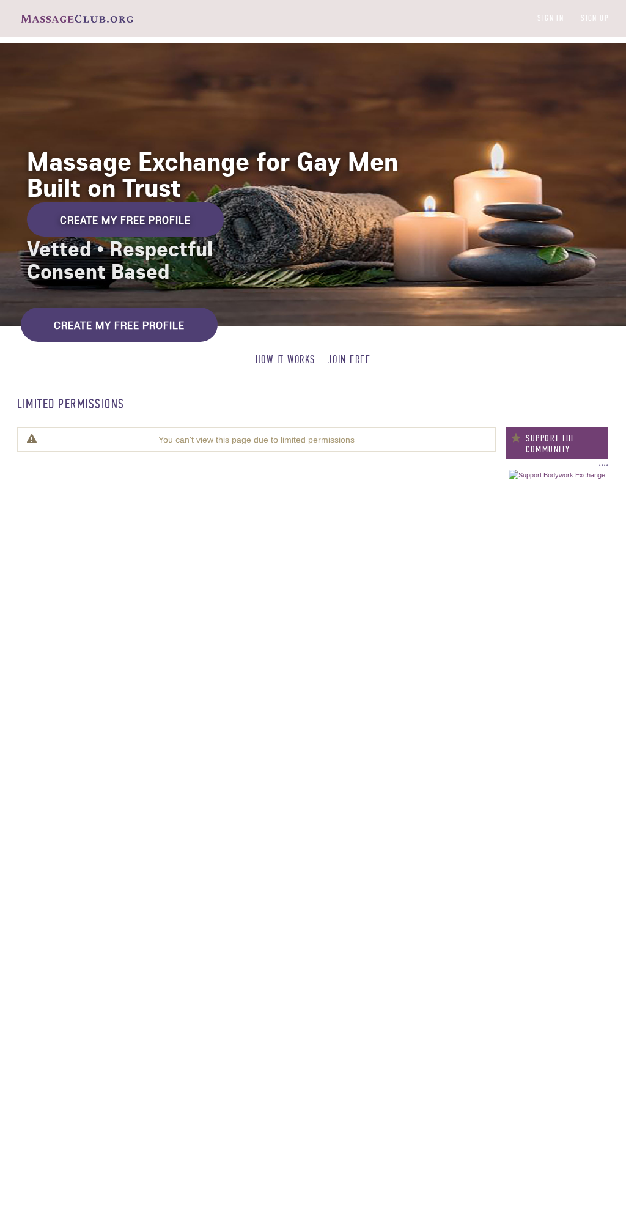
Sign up (595, 18)
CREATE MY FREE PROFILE (125, 219)
